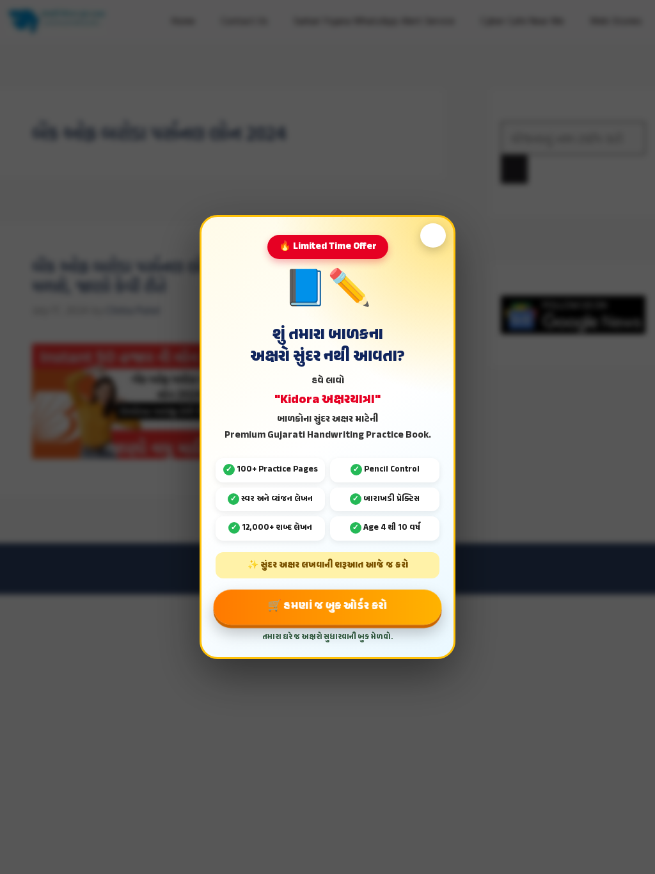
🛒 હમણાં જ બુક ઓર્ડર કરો (327, 606)
